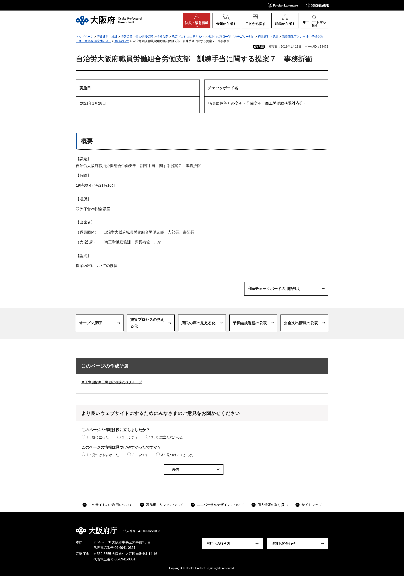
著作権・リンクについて (164, 505)
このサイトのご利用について (110, 505)
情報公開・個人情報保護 (137, 36)
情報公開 (162, 36)
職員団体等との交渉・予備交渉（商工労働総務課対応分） (257, 103)
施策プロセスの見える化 (188, 36)
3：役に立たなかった (167, 437)
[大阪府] (109, 20)
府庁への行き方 (218, 543)
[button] (282, 5)
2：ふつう (130, 437)
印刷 (261, 46)
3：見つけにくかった (177, 455)
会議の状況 (121, 41)
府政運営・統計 (107, 36)
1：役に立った (98, 437)
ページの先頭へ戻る (330, 527)
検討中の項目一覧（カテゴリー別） (231, 36)
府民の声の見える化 (198, 323)
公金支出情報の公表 (301, 323)
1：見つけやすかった (103, 455)
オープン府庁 (90, 323)
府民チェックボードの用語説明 (273, 289)
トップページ (84, 36)
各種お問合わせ (283, 543)
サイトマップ (312, 505)
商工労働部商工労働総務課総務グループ (111, 382)
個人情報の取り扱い (273, 505)
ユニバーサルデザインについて (220, 505)
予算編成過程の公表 (250, 323)
